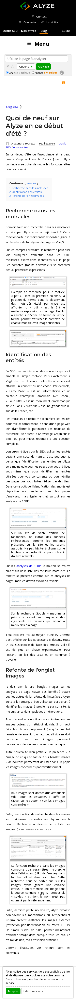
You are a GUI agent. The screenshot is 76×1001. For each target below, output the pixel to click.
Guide (66, 31)
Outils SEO (10, 31)
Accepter (13, 991)
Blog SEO (12, 107)
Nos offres (28, 31)
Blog (44, 31)
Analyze (43, 66)
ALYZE (37, 4)
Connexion (30, 22)
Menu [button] (40, 43)
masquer (31, 183)
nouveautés (20, 147)
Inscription (52, 22)
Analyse (19, 73)
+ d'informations (33, 991)
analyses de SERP (28, 566)
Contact (40, 16)
